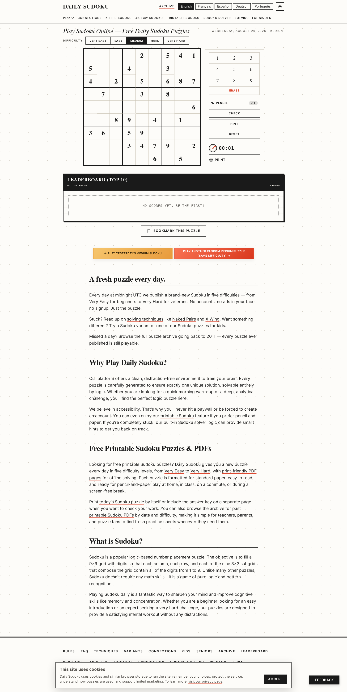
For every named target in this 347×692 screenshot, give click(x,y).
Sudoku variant (135, 325)
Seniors (204, 651)
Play (66, 18)
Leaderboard (254, 651)
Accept (275, 679)
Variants (133, 651)
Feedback (324, 680)
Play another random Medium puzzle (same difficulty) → (214, 253)
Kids (186, 651)
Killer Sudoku (119, 18)
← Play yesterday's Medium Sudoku (133, 253)
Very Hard (176, 40)
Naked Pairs (184, 319)
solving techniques (145, 319)
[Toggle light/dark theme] (280, 6)
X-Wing (213, 319)
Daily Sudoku (86, 6)
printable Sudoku (177, 415)
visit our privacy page (205, 681)
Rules (69, 651)
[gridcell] (90, 55)
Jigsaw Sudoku (149, 18)
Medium (136, 40)
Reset (234, 134)
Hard (155, 40)
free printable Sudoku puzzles (142, 464)
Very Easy (97, 40)
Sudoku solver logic (197, 422)
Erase (234, 90)
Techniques (106, 651)
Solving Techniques (253, 18)
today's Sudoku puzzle (121, 501)
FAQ (84, 651)
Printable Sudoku (183, 18)
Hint (234, 123)
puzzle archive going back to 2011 (182, 336)
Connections (90, 18)
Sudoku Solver (217, 18)
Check (234, 113)
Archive (166, 6)
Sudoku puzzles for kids (201, 325)
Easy (118, 40)
